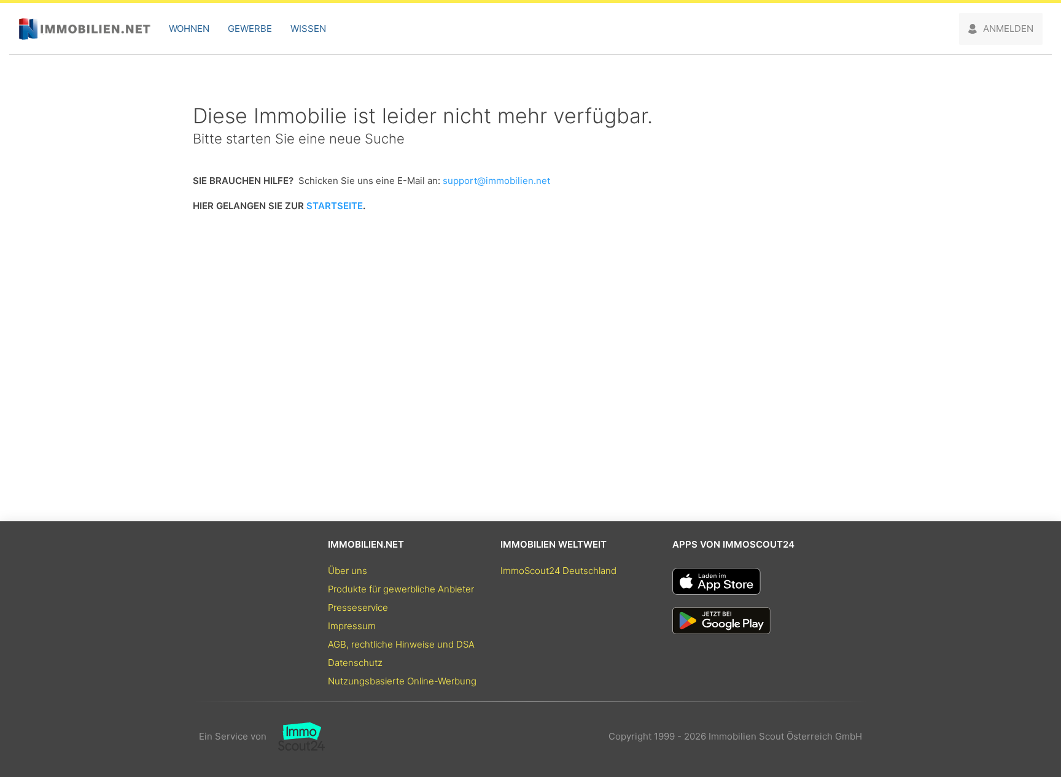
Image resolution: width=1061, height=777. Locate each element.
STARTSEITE (334, 206)
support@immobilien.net (496, 180)
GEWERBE (250, 28)
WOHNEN (189, 28)
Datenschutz (355, 662)
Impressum (352, 626)
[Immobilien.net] (84, 29)
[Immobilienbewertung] (295, 736)
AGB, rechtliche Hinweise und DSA (401, 644)
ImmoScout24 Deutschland (558, 570)
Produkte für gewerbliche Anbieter (401, 589)
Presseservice (358, 607)
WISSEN (308, 28)
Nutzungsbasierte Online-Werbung (402, 681)
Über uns (347, 570)
